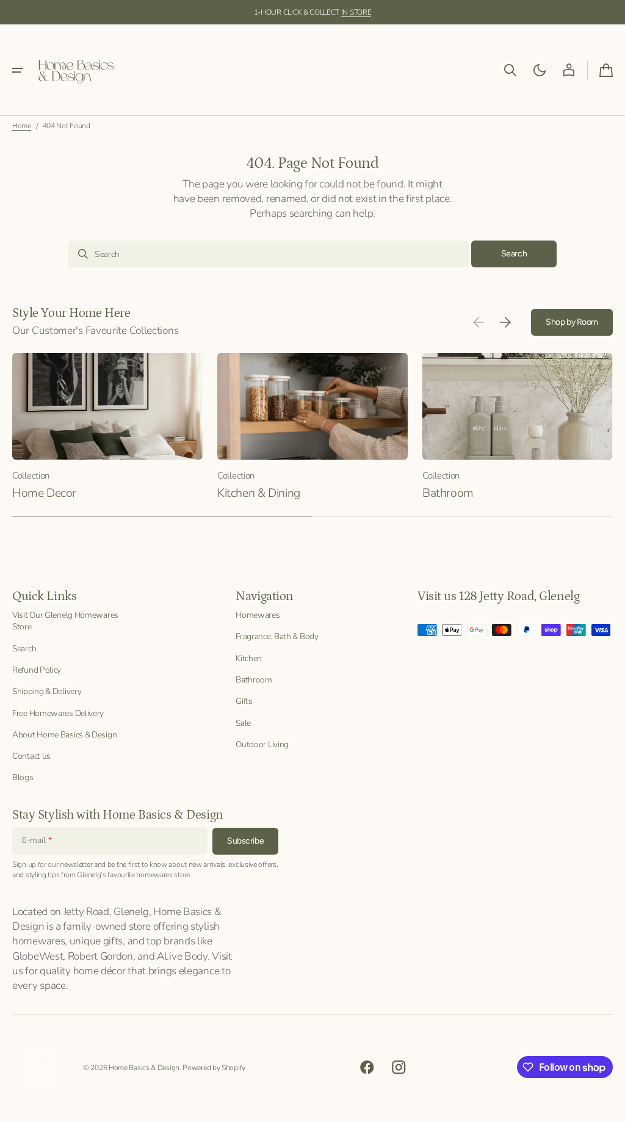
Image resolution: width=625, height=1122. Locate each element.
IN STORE (356, 12)
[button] (17, 70)
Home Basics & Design (144, 1068)
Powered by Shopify (213, 1068)
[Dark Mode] (539, 70)
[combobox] (268, 254)
